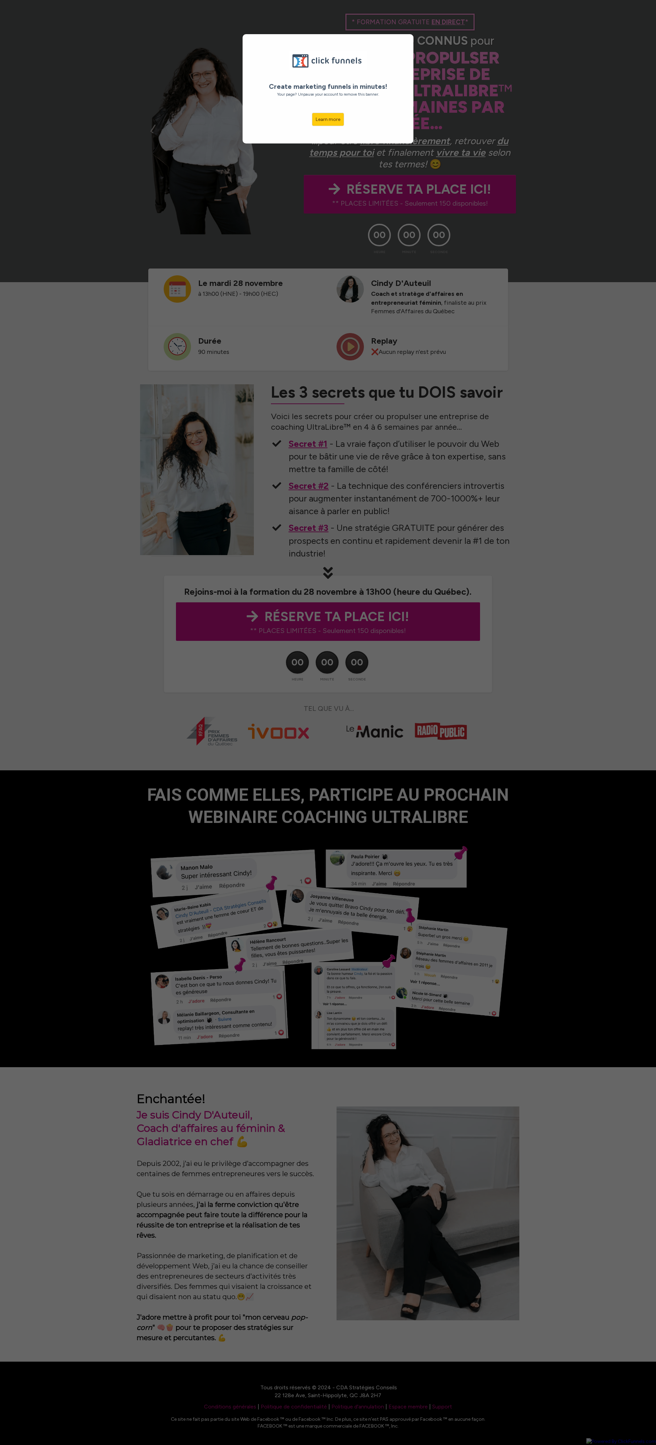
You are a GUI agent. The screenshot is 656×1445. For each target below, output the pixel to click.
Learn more (328, 119)
